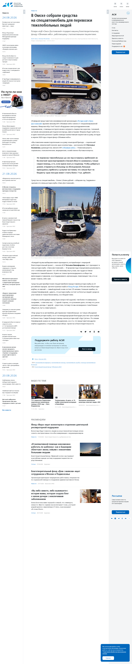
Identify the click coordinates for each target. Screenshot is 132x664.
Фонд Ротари (73, 287)
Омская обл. (42, 359)
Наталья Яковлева (44, 39)
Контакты (115, 30)
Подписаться (120, 52)
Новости (34, 11)
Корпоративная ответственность (88, 39)
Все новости (6, 410)
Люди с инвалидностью (38, 41)
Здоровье (41, 409)
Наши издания (116, 43)
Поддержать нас (117, 46)
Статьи (33, 464)
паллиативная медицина (43, 362)
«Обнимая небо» (68, 148)
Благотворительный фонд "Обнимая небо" (48, 367)
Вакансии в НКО (49, 483)
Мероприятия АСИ (118, 36)
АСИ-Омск (34, 39)
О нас (113, 28)
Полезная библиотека (119, 41)
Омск (36, 359)
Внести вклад (87, 349)
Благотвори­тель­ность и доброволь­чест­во (64, 39)
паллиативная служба (73, 362)
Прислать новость (117, 38)
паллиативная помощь (58, 362)
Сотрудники (116, 33)
